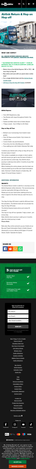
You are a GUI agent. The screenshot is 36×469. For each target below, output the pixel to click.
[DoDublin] (7, 1)
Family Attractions (18, 360)
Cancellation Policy (18, 384)
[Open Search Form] (23, 4)
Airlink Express (18, 367)
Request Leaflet (18, 405)
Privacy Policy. (19, 331)
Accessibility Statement (18, 391)
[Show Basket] (28, 4)
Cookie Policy (18, 389)
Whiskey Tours (18, 351)
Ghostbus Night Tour (18, 343)
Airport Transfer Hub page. (23, 57)
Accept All (18, 462)
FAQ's (18, 379)
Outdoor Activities (18, 355)
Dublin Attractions (18, 353)
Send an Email (18, 400)
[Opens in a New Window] (10, 251)
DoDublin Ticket (18, 370)
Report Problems (18, 408)
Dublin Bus (18, 372)
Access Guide (18, 394)
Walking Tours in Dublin (18, 358)
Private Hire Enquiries (18, 403)
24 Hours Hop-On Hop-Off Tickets (13, 82)
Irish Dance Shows (18, 348)
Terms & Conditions (18, 381)
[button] (34, 3)
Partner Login (17, 416)
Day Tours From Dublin (18, 346)
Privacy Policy (18, 386)
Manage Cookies (18, 466)
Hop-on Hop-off (18, 341)
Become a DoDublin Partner (18, 410)
